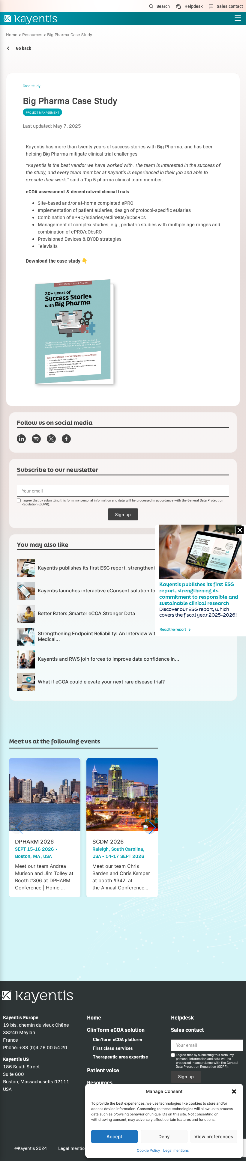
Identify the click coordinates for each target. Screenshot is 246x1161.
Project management (42, 112)
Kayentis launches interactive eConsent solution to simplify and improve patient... (132, 591)
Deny (164, 1136)
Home (11, 34)
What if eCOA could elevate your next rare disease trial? (101, 682)
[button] (234, 1091)
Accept (114, 1136)
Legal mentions (176, 1150)
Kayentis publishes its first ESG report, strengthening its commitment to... (123, 568)
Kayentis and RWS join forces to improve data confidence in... (108, 659)
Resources (32, 34)
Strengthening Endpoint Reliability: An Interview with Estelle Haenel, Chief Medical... (122, 636)
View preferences (213, 1136)
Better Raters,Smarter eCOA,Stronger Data (86, 613)
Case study (31, 85)
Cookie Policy (148, 1150)
